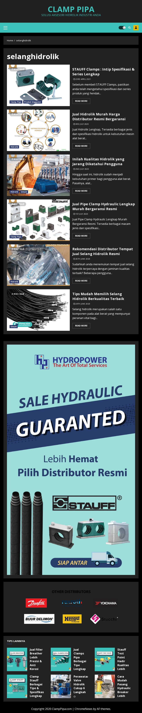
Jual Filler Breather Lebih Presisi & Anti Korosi (17, 659)
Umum (24, 192)
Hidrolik (14, 147)
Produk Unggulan (32, 102)
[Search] (129, 27)
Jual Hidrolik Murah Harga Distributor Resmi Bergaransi (38, 130)
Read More (81, 101)
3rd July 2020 (82, 124)
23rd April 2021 (83, 79)
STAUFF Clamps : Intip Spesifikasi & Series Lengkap (38, 85)
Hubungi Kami (136, 27)
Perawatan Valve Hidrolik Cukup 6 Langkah (61, 686)
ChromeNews (83, 709)
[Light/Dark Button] (122, 27)
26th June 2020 (83, 259)
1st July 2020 (82, 214)
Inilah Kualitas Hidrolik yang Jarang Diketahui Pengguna (38, 175)
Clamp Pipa (71, 9)
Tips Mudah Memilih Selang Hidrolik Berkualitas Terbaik (38, 310)
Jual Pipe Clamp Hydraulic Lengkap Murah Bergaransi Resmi (38, 220)
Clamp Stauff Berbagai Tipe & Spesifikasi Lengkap (17, 686)
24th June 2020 (83, 304)
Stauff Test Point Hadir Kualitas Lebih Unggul (105, 659)
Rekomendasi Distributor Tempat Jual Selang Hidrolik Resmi (38, 265)
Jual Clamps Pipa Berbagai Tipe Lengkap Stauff (61, 659)
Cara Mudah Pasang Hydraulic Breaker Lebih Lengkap (105, 686)
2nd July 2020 (82, 169)
